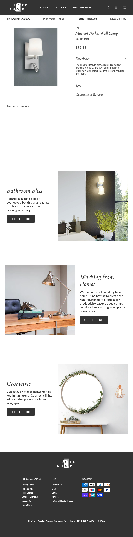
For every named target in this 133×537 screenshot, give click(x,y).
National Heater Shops (62, 501)
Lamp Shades (28, 505)
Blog (54, 488)
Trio (77, 27)
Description (83, 58)
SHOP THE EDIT (20, 218)
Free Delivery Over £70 (18, 18)
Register (56, 497)
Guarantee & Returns (89, 94)
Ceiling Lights (28, 484)
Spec (78, 85)
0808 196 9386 (97, 521)
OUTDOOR (60, 7)
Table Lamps (28, 488)
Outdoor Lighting (30, 497)
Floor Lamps (27, 492)
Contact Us (57, 484)
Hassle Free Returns (87, 18)
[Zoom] (36, 57)
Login (54, 492)
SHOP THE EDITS (82, 7)
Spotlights (26, 501)
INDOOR (43, 7)
